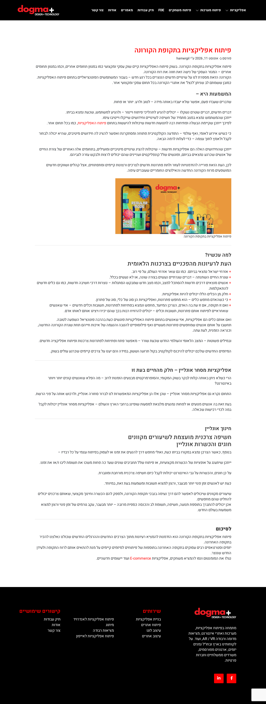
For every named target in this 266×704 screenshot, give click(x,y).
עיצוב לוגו (154, 630)
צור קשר (97, 10)
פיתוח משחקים (180, 10)
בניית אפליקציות (148, 619)
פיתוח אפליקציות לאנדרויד (93, 619)
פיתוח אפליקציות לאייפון (95, 636)
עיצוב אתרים (151, 636)
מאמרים (127, 10)
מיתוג (110, 625)
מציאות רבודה (103, 630)
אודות (112, 10)
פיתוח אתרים (151, 625)
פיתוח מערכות (210, 10)
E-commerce (140, 558)
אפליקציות (238, 10)
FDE (161, 10)
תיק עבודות (146, 10)
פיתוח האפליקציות (92, 123)
